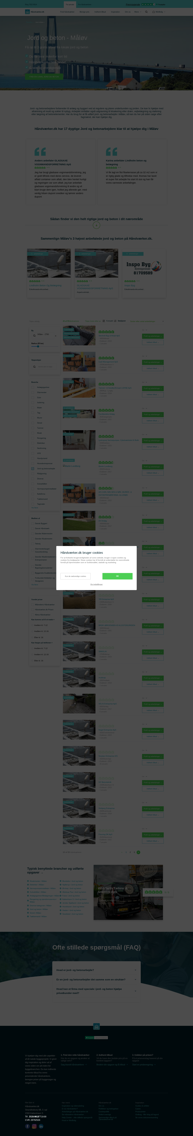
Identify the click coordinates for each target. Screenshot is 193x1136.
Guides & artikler (142, 1106)
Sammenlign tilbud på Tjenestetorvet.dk (108, 1118)
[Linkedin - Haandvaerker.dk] (42, 1127)
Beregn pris (84, 12)
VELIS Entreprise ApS (108, 704)
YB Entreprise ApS (106, 599)
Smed (39, 423)
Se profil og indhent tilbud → (111, 900)
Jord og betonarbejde (46, 468)
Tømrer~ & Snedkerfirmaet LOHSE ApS (115, 388)
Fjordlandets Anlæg (107, 414)
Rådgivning (41, 473)
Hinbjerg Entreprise (107, 808)
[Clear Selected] (55, 336)
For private (70, 5)
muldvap (102, 678)
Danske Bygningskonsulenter (43, 566)
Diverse (40, 479)
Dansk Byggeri (41, 523)
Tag (38, 413)
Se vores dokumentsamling (146, 1117)
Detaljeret (120, 321)
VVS (39, 453)
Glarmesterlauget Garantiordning (42, 550)
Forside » (29, 22)
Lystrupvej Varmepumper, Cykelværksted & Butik (119, 440)
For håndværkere (84, 5)
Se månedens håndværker (73, 1114)
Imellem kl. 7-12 (41, 625)
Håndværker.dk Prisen (44, 610)
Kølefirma (41, 494)
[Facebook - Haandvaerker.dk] (28, 1127)
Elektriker (41, 443)
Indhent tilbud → (153, 342)
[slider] (44, 346)
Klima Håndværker (42, 615)
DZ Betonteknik (105, 782)
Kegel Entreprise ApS (107, 730)
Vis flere (34, 508)
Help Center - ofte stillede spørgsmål (77, 1117)
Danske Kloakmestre (43, 539)
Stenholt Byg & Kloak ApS (109, 336)
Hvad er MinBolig (69, 1120)
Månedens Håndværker (45, 605)
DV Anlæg (103, 521)
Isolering (40, 402)
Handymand (42, 458)
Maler (39, 408)
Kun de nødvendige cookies (75, 576)
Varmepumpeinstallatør (46, 489)
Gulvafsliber (42, 484)
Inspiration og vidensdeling (73, 1106)
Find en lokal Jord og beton (44, 77)
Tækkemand (42, 499)
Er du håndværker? (70, 1109)
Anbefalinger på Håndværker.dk (75, 1112)
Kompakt (108, 321)
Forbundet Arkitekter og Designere (45, 579)
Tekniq (37, 544)
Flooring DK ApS (105, 834)
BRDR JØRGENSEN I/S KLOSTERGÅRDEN (117, 625)
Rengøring (41, 438)
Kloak (39, 433)
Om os (128, 12)
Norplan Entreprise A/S (108, 756)
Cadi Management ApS (108, 362)
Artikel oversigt (105, 1114)
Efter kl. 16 (38, 637)
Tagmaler (41, 504)
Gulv (39, 397)
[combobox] (44, 336)
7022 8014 (34, 1117)
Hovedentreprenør (45, 463)
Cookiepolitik (104, 1112)
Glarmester (41, 392)
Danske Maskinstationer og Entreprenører (46, 558)
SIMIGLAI (103, 651)
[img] (146, 12)
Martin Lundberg (105, 466)
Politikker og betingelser (108, 1109)
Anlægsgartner (43, 387)
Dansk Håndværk (42, 528)
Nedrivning (41, 448)
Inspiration (115, 12)
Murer (39, 418)
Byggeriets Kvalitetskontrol (46, 573)
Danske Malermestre (43, 533)
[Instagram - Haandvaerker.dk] (35, 1127)
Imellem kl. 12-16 (41, 631)
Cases (138, 1109)
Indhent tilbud (100, 12)
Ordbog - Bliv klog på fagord (147, 1114)
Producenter (140, 1112)
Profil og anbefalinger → (153, 336)
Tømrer (40, 428)
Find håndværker (67, 12)
